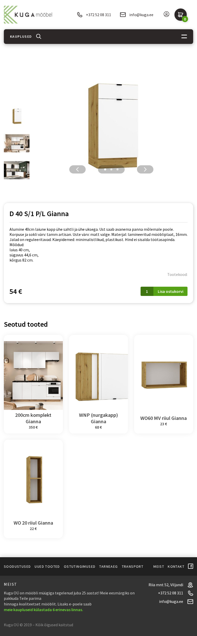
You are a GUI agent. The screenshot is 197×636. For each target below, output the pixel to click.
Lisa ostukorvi (170, 291)
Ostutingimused (80, 566)
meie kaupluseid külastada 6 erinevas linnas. (43, 609)
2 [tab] (111, 169)
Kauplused (21, 36)
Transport (133, 566)
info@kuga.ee (141, 14)
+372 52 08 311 (98, 14)
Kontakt (176, 566)
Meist (158, 566)
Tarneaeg (108, 566)
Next (145, 169)
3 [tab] (117, 169)
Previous (77, 169)
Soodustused (17, 566)
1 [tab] (105, 169)
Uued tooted (47, 566)
